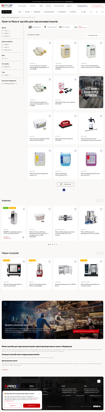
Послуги (33, 6)
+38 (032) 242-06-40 (82, 6)
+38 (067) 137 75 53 (89, 390)
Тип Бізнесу (73, 11)
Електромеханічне (49, 11)
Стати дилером (34, 388)
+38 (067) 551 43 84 (89, 392)
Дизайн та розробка (86, 406)
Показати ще (67, 184)
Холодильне (37, 11)
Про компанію (22, 6)
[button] (98, 200)
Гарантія (69, 6)
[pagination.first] (57, 190)
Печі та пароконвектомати (13, 17)
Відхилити (13, 405)
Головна (3, 17)
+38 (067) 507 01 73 (67, 392)
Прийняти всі (31, 405)
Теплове (27, 11)
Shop (20, 11)
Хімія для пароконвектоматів (82, 27)
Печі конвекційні (66, 26)
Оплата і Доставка (59, 6)
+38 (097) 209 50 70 (67, 390)
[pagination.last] (73, 190)
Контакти (48, 6)
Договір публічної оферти (55, 406)
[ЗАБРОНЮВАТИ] (69, 1)
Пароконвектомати (36, 26)
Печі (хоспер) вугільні (52, 26)
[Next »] (70, 190)
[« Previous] (61, 190)
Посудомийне (62, 11)
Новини (45, 388)
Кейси (41, 6)
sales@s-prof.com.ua (95, 395)
